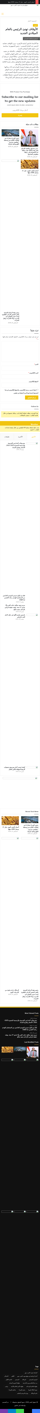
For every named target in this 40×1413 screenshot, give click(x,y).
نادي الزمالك (34, 1393)
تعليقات (6, 437)
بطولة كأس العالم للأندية (17, 1386)
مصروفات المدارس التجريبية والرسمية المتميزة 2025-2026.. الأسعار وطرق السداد (15, 445)
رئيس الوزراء (22, 1390)
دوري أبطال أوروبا (32, 1390)
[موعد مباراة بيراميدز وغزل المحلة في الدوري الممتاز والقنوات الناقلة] (7, 1286)
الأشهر (33, 437)
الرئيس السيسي (33, 1379)
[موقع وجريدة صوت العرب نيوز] (20, 8)
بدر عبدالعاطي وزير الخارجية (30, 1383)
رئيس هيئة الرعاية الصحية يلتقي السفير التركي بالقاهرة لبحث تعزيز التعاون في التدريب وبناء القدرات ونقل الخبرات (10, 316)
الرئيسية (34, 21)
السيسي (17, 1379)
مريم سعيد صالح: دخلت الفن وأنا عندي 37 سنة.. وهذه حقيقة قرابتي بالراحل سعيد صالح (15, 607)
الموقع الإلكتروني (33, 381)
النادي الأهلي (9, 1379)
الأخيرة (20, 437)
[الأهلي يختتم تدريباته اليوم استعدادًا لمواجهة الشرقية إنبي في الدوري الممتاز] (32, 1286)
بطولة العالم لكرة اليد (31, 1386)
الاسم (36, 364)
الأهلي (12, 1376)
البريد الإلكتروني (33, 373)
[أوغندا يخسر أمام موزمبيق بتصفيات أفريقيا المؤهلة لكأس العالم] (32, 769)
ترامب (6, 1386)
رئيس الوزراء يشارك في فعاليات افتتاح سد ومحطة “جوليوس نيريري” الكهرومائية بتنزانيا (11, 141)
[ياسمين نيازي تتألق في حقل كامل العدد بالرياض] (32, 689)
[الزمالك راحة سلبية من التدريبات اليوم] (10, 912)
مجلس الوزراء (12, 1390)
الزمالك (24, 1379)
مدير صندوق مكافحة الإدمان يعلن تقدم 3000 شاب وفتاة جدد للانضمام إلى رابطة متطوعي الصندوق (29, 151)
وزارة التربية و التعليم (22, 1393)
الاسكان (6, 1376)
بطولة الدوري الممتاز (14, 1383)
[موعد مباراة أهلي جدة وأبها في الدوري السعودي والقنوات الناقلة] (20, 1286)
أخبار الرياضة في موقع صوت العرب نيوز (27, 1376)
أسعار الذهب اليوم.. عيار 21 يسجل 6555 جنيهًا (30, 171)
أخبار (29, 21)
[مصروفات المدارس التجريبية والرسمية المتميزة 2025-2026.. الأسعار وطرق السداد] (32, 517)
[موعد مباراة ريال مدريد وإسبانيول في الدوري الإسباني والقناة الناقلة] (7, 1134)
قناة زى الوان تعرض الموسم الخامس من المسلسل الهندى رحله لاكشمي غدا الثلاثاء (14, 598)
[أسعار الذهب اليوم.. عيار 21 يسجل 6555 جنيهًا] (29, 164)
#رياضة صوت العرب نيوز (31, 1372)
